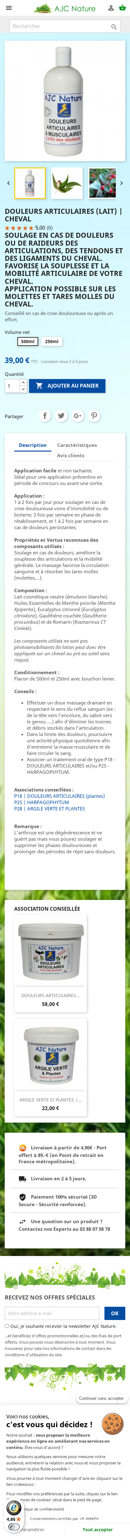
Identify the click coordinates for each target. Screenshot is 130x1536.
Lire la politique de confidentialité (35, 1509)
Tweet (61, 415)
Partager (44, 415)
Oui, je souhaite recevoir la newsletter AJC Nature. (63, 1326)
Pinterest (94, 415)
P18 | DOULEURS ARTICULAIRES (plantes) (59, 796)
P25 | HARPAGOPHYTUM (41, 802)
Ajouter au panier (67, 385)
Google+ (77, 415)
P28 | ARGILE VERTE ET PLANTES (49, 808)
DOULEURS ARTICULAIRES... (50, 995)
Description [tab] (33, 445)
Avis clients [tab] (70, 455)
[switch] (14, 1526)
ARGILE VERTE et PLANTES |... (51, 1100)
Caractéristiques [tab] (77, 445)
